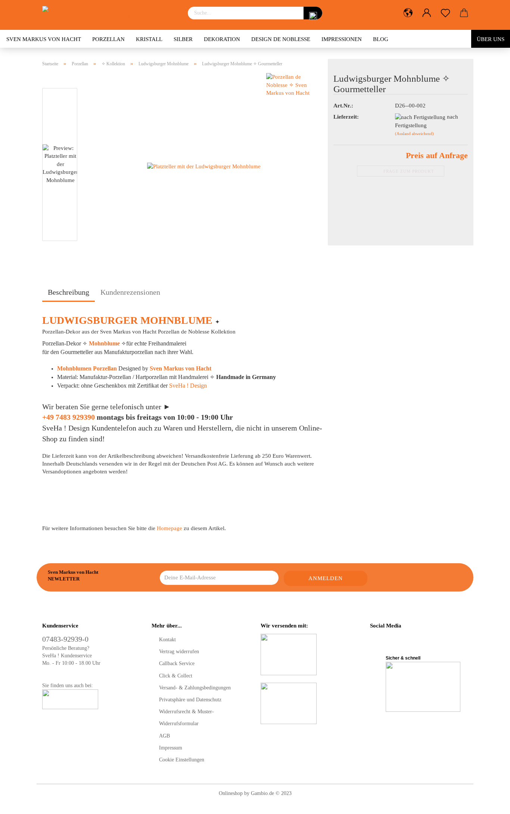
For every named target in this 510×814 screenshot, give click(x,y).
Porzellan (108, 39)
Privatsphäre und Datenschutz (190, 699)
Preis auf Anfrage (437, 155)
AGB (164, 736)
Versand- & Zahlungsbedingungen (195, 688)
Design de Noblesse (280, 39)
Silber (183, 39)
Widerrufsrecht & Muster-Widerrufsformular (186, 717)
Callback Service (177, 663)
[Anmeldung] (426, 13)
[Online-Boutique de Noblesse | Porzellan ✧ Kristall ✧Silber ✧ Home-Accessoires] (109, 15)
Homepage (169, 528)
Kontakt (167, 639)
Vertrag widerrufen (179, 651)
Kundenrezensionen (130, 292)
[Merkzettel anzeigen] (445, 13)
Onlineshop (231, 793)
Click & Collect (175, 676)
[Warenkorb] (464, 13)
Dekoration (222, 39)
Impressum (170, 748)
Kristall (149, 39)
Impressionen (341, 39)
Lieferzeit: (346, 117)
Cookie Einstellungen (181, 760)
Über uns (490, 39)
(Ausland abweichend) (414, 133)
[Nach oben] (489, 803)
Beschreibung (68, 292)
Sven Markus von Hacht (43, 39)
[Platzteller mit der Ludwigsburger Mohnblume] (204, 166)
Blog (380, 39)
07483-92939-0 (65, 639)
